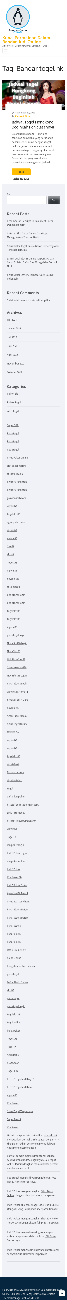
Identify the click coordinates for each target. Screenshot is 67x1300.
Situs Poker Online (17, 457)
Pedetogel (13, 433)
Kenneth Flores (23, 116)
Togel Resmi (14, 1119)
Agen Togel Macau (17, 716)
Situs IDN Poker (50, 1218)
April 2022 (12, 354)
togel (10, 788)
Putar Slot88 (14, 934)
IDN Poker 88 (14, 877)
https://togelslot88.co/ (20, 1087)
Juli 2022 (12, 337)
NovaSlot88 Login (17, 675)
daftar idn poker (16, 796)
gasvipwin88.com (16, 498)
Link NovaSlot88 (16, 659)
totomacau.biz (15, 473)
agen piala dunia (16, 522)
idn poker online (16, 861)
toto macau (13, 586)
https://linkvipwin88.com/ (21, 821)
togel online (14, 1022)
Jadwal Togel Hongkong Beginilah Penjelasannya (33, 124)
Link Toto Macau (16, 812)
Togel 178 (12, 1071)
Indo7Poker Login (17, 853)
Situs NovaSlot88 (16, 667)
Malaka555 (13, 732)
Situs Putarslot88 (17, 482)
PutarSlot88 (14, 925)
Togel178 (12, 562)
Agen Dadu (13, 1054)
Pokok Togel (14, 402)
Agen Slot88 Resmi (17, 893)
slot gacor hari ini (16, 465)
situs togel (13, 411)
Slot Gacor (13, 1063)
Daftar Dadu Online (17, 982)
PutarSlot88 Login (17, 683)
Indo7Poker (13, 869)
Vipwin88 (12, 538)
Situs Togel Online (17, 724)
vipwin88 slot (14, 780)
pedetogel (13, 974)
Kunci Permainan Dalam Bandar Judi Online (26, 40)
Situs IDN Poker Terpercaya (31, 1254)
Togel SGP (13, 425)
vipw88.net (13, 764)
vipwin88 (12, 506)
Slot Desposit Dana (17, 699)
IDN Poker (13, 1103)
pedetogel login (16, 595)
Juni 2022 (12, 346)
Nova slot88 (50, 1135)
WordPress (33, 1298)
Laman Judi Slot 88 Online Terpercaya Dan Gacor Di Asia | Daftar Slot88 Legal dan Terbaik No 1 (32, 262)
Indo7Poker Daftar (17, 885)
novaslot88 (13, 578)
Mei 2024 (12, 319)
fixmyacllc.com (15, 772)
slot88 (10, 554)
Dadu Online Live (16, 950)
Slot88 (10, 546)
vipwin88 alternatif (17, 691)
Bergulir (62, 1293)
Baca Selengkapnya (21, 172)
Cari (9, 194)
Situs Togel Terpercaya (20, 1111)
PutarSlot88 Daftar (17, 909)
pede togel (13, 998)
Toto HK (11, 1046)
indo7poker (13, 1030)
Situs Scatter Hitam (18, 901)
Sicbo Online (14, 958)
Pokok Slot (13, 393)
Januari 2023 (14, 328)
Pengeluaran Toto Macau (21, 966)
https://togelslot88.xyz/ (20, 1079)
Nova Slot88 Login (17, 643)
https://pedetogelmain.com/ (23, 804)
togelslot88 (13, 514)
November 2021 (15, 363)
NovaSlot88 (13, 651)
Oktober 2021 (14, 372)
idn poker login (15, 845)
